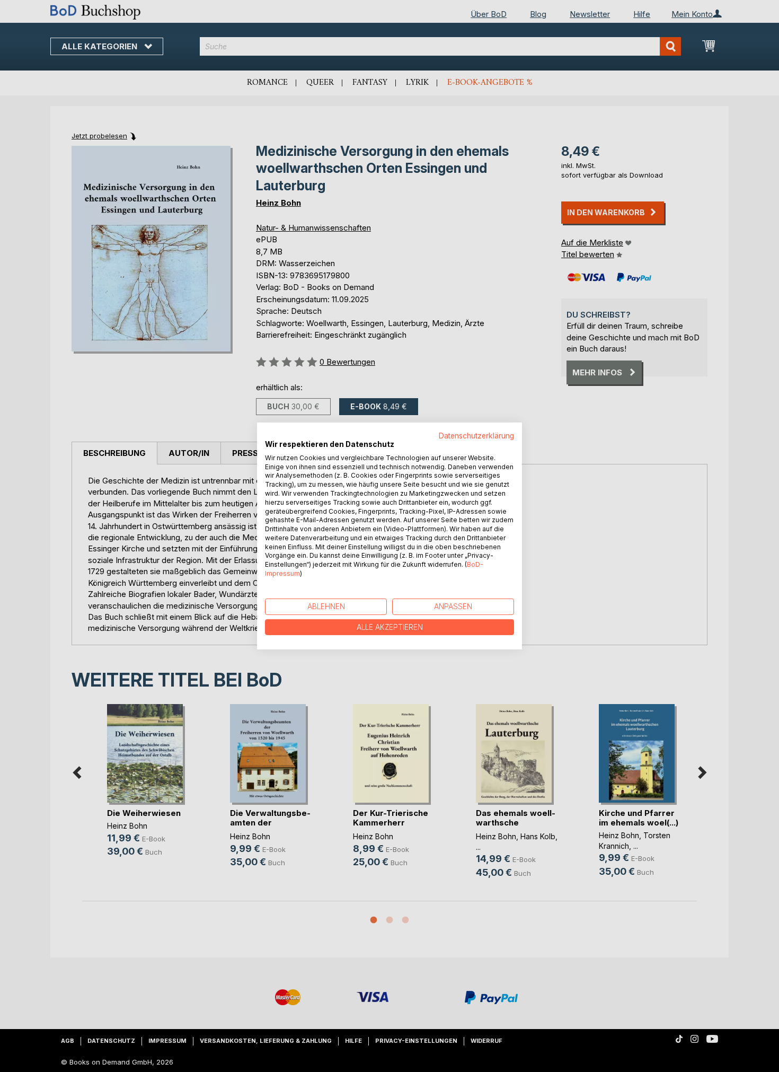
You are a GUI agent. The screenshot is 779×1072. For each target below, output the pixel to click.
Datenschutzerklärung (476, 436)
